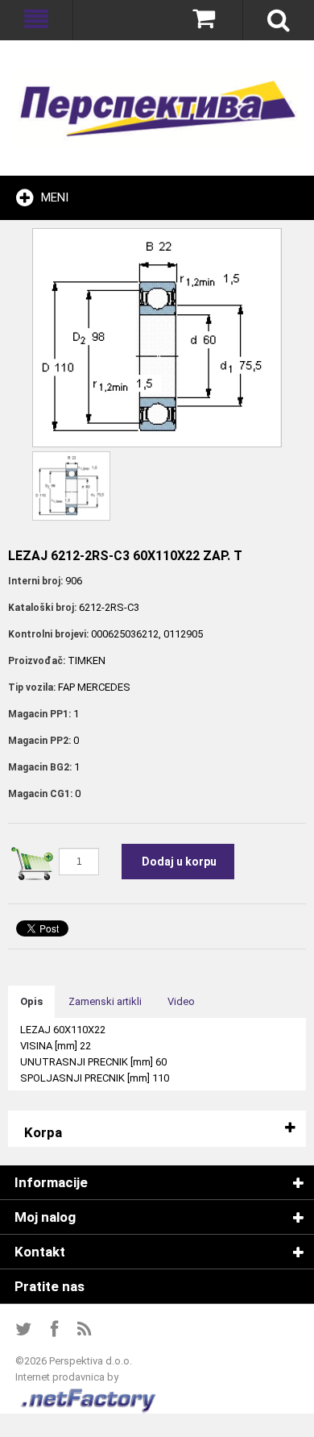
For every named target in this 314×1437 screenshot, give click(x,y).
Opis (31, 1001)
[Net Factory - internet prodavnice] (89, 1393)
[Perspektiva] (157, 108)
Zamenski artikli (105, 1001)
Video (181, 1001)
